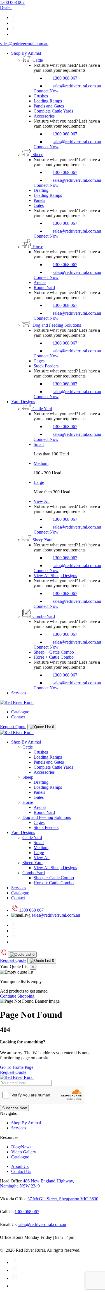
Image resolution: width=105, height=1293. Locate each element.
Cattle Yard (32, 837)
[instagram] (14, 1270)
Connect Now (46, 91)
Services (18, 692)
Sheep (27, 777)
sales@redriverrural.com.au (24, 43)
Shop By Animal (26, 53)
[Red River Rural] (17, 702)
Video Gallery (23, 1151)
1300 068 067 (12, 2)
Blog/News (21, 1146)
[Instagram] (13, 23)
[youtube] (13, 34)
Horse (27, 802)
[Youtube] (14, 1286)
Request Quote (13, 726)
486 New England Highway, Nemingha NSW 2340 (37, 1183)
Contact (18, 716)
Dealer (6, 7)
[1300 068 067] (3, 954)
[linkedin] (14, 1278)
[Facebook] (13, 17)
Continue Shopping (17, 996)
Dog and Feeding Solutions (46, 817)
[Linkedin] (13, 28)
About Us (20, 1166)
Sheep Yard (32, 862)
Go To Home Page (16, 1067)
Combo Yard (33, 872)
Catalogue (20, 711)
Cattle (27, 747)
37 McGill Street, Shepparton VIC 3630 (62, 1198)
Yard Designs (23, 401)
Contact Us (21, 1171)
